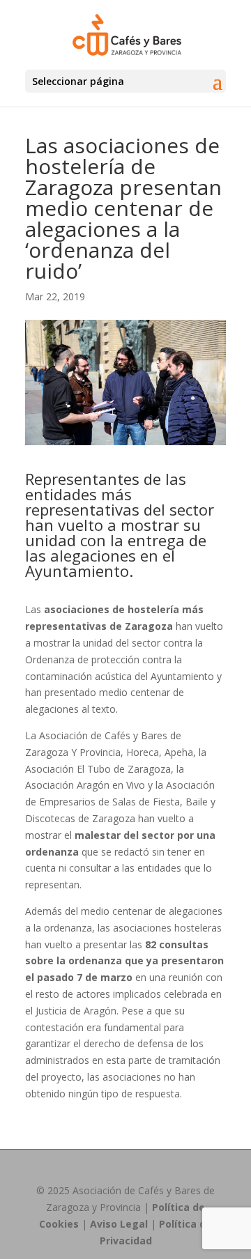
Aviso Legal (119, 1223)
